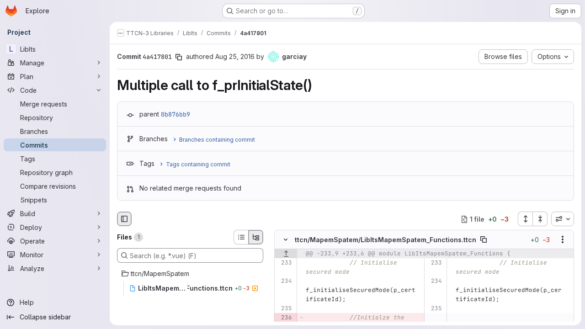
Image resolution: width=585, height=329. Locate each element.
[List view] (241, 237)
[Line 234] (284, 281)
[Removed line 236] (284, 318)
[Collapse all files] (540, 219)
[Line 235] (284, 308)
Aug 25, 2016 (235, 56)
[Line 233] (284, 263)
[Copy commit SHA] (178, 57)
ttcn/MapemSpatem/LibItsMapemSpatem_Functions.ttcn (385, 240)
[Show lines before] (286, 254)
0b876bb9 (175, 114)
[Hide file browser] (124, 219)
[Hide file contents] (285, 239)
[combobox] (562, 219)
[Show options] (562, 239)
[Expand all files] (525, 219)
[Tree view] (256, 237)
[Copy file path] (483, 239)
